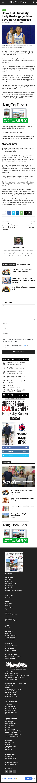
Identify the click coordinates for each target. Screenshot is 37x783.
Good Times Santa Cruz (11, 708)
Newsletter (8, 579)
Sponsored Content (10, 692)
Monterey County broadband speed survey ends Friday (28, 226)
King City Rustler (10, 725)
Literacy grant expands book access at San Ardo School (18, 482)
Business (7, 605)
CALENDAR (8, 643)
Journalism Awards (10, 758)
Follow (25, 451)
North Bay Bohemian (11, 712)
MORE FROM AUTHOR (24, 264)
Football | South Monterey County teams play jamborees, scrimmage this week (23, 280)
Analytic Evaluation (10, 694)
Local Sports (8, 627)
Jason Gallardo (6, 22)
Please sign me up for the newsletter (13, 345)
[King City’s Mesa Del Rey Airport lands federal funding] (5, 515)
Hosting (7, 687)
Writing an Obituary (10, 637)
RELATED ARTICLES (9, 264)
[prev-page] (3, 296)
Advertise (8, 597)
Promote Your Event (11, 650)
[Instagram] (10, 771)
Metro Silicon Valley (10, 710)
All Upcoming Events (11, 645)
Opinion (7, 609)
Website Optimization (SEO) (13, 689)
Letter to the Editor (10, 583)
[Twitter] (13, 213)
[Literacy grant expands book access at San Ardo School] (18, 476)
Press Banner (9, 731)
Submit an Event (9, 648)
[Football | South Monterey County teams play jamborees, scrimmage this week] (6, 280)
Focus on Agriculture (11, 621)
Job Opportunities (10, 756)
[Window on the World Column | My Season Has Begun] (5, 500)
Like (26, 447)
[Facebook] (9, 213)
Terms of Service (9, 589)
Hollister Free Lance (10, 723)
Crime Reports (9, 607)
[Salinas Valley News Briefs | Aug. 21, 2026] (5, 508)
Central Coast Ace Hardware (13, 656)
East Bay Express (10, 706)
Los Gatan (8, 727)
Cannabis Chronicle (10, 746)
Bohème (7, 744)
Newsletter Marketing (11, 696)
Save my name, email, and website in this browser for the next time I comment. (18, 340)
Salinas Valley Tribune (11, 732)
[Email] (26, 213)
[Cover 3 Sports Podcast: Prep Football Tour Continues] (6, 271)
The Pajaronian (9, 734)
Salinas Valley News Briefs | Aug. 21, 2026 (23, 506)
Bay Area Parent (9, 742)
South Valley (8, 749)
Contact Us (8, 581)
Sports (3, 9)
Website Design (9, 685)
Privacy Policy (9, 587)
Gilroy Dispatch (9, 720)
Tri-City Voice (9, 736)
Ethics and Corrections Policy (13, 590)
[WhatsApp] (21, 213)
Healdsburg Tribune (10, 722)
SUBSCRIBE (8, 573)
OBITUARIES (9, 631)
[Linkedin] (17, 213)
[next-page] (6, 296)
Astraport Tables (10, 658)
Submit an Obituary (10, 639)
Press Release (9, 585)
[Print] (30, 213)
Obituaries (8, 633)
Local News (8, 603)
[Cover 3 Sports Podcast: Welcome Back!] (6, 289)
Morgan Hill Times (10, 729)
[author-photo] (18, 241)
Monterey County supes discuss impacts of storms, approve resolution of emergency (10, 226)
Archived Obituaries (10, 635)
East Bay (7, 748)
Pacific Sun (8, 714)
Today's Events (9, 647)
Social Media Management (12, 691)
